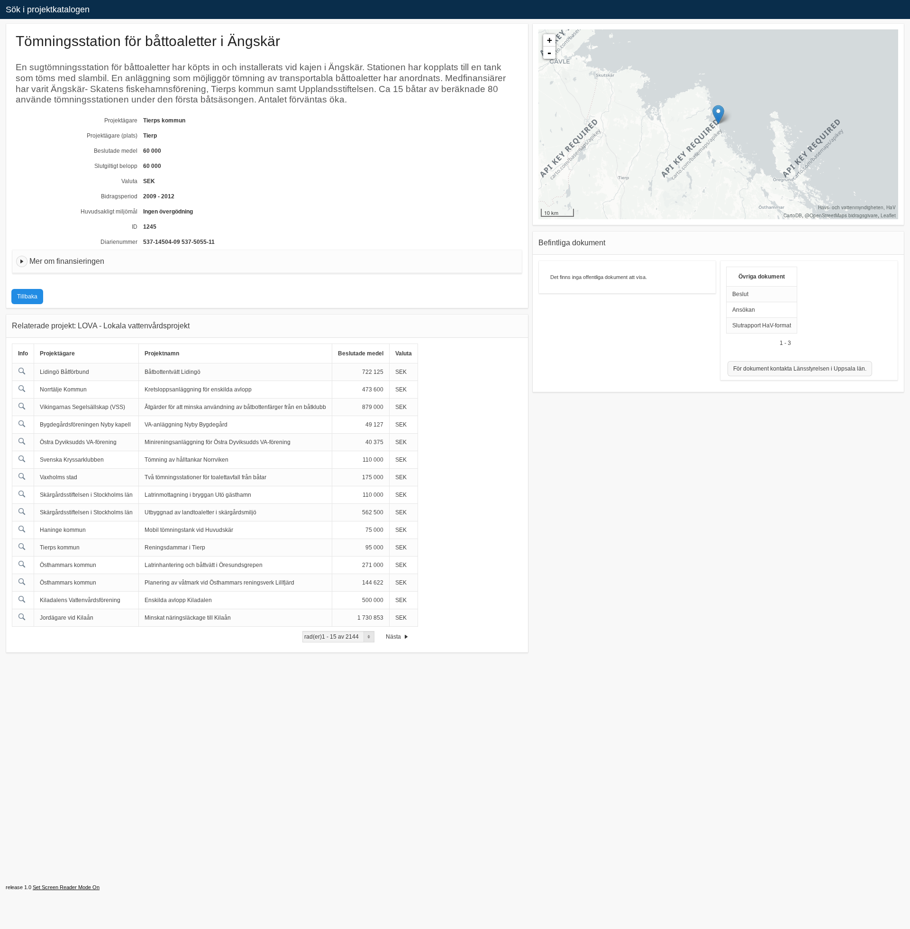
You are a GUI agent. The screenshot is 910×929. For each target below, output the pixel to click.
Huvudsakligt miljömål (109, 211)
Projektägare (120, 120)
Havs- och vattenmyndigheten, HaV (857, 207)
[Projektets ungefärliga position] (718, 114)
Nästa (394, 636)
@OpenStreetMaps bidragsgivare (841, 215)
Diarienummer (118, 242)
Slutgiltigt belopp (115, 166)
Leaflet (888, 215)
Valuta (129, 181)
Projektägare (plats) (112, 135)
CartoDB (792, 215)
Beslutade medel (115, 151)
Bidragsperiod (119, 196)
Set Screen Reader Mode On (66, 887)
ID (134, 226)
